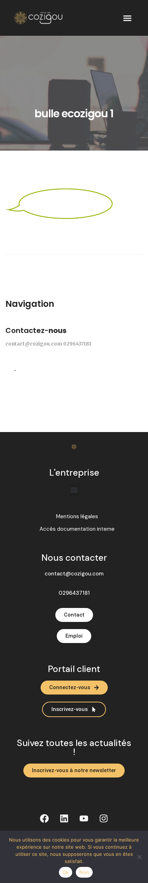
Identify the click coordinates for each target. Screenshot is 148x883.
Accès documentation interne (77, 529)
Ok (66, 872)
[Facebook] (45, 819)
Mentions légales (77, 516)
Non (84, 872)
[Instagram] (104, 819)
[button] (127, 18)
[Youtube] (84, 819)
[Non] (139, 856)
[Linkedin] (64, 819)
